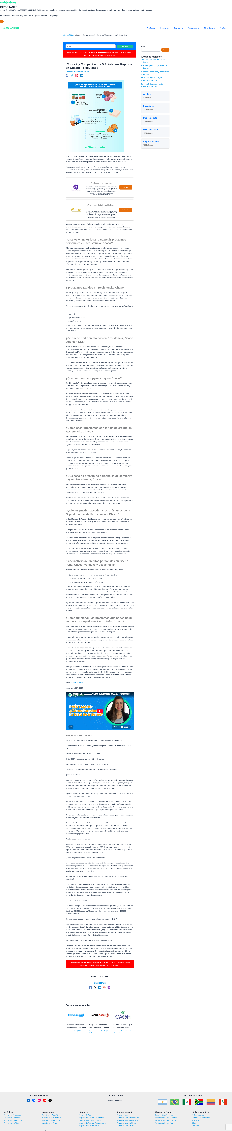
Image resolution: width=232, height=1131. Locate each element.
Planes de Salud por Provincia (165, 1120)
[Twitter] (72, 75)
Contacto (223, 28)
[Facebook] (67, 75)
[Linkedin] (81, 75)
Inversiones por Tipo (49, 1123)
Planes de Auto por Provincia (127, 1120)
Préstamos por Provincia (13, 1120)
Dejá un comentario (71, 1031)
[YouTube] (104, 987)
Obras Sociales (209, 28)
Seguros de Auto (85, 1115)
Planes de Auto (193, 28)
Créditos (86, 71)
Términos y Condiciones (201, 1118)
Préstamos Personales (12, 1115)
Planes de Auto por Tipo (125, 1126)
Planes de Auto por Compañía (128, 1118)
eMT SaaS (196, 1126)
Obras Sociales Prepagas (164, 1115)
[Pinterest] (76, 75)
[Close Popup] (2, 21)
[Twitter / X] (95, 987)
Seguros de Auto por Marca (89, 1126)
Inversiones (164, 28)
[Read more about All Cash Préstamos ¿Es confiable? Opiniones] (123, 1015)
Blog (194, 1123)
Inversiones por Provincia (51, 1120)
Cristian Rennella (77, 683)
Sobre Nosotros (198, 1115)
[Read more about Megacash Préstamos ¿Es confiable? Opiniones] (99, 1015)
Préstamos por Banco (12, 1118)
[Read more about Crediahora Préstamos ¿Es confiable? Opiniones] (76, 1015)
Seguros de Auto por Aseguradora (91, 1118)
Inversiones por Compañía (51, 1118)
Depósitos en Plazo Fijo (50, 1115)
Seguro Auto (178, 28)
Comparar (125, 46)
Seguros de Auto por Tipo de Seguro (92, 1123)
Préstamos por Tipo (11, 1123)
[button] (156, 28)
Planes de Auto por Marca (126, 1123)
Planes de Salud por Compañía (166, 1118)
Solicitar (126, 187)
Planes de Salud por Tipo (164, 1123)
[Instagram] (108, 987)
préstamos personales (74, 490)
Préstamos (151, 28)
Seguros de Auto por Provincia (90, 1120)
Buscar (143, 46)
